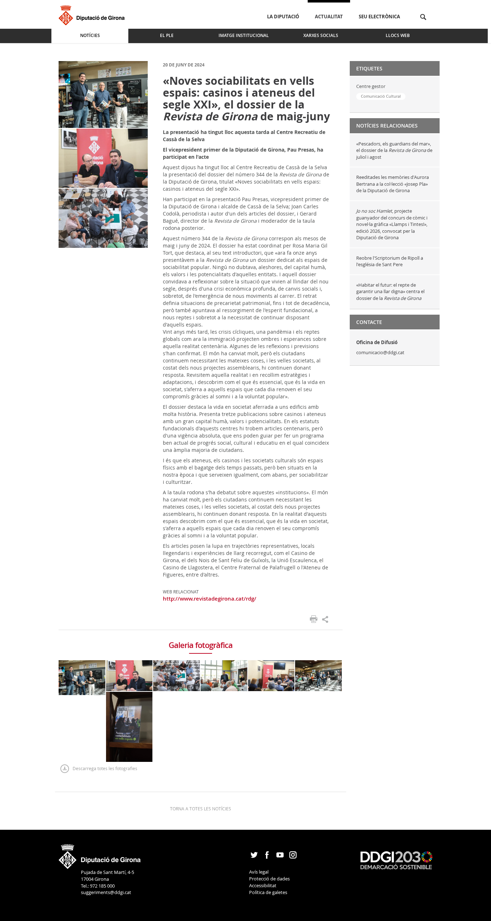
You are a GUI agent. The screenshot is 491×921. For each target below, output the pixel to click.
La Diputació (283, 16)
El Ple (167, 35)
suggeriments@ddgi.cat (106, 892)
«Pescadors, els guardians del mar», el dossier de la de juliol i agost (394, 150)
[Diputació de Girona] (93, 14)
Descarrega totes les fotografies (105, 768)
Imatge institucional (244, 35)
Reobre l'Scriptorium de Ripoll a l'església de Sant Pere (389, 261)
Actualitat (329, 16)
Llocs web (398, 35)
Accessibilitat (262, 885)
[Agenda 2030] (396, 859)
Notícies (90, 35)
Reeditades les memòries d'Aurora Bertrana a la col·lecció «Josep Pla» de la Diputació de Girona (392, 184)
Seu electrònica (379, 16)
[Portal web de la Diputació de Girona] (100, 854)
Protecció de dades (269, 878)
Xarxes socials (320, 35)
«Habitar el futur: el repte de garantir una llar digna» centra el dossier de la (390, 291)
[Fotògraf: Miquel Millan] (103, 94)
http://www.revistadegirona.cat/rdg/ (209, 598)
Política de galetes (268, 892)
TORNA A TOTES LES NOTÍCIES (200, 808)
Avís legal (259, 872)
